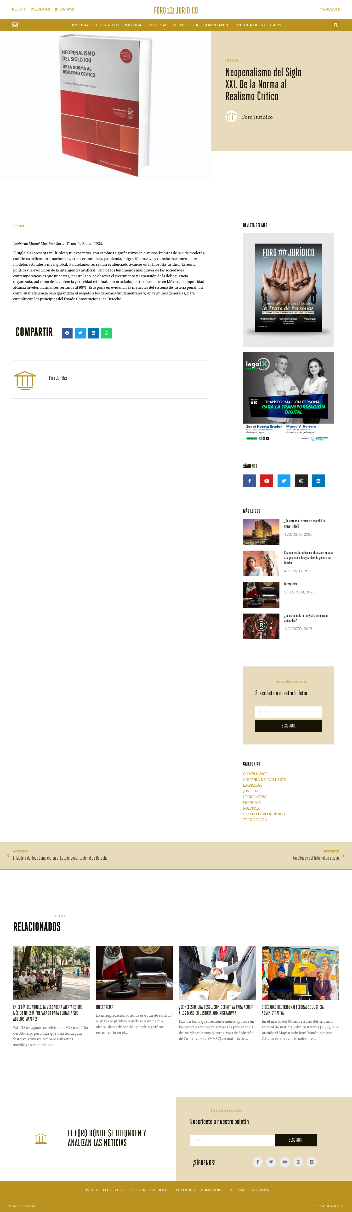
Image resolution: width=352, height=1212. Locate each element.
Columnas (40, 9)
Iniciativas (64, 9)
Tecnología (185, 25)
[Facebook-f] (249, 480)
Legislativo (106, 25)
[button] (336, 25)
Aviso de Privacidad (21, 1206)
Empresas (157, 25)
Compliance (216, 25)
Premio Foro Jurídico (264, 814)
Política (133, 25)
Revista (19, 9)
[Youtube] (266, 480)
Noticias (252, 803)
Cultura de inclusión (257, 25)
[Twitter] (284, 480)
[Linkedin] (318, 480)
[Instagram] (301, 480)
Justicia (80, 25)
